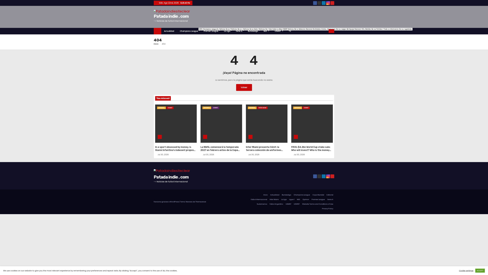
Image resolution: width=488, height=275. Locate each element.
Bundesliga (254, 30)
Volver (244, 87)
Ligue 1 (291, 199)
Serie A (240, 30)
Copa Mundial (318, 195)
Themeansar (200, 202)
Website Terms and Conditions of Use (317, 204)
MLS (268, 30)
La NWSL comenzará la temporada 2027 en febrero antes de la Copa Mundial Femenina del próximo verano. (220, 152)
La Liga (228, 30)
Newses (189, 202)
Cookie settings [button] (466, 271)
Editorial (161, 108)
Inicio (156, 44)
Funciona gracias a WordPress (166, 202)
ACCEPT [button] (480, 270)
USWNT (215, 108)
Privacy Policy (327, 208)
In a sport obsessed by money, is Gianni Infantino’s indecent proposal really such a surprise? (175, 150)
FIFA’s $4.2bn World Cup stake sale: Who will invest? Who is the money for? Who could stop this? (310, 150)
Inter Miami (262, 108)
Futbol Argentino (276, 204)
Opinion (306, 199)
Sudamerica (262, 204)
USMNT (280, 30)
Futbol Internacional (259, 199)
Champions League (190, 30)
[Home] (157, 31)
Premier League (212, 30)
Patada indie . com (171, 16)
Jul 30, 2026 (163, 154)
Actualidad (169, 31)
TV (290, 31)
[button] (327, 31)
